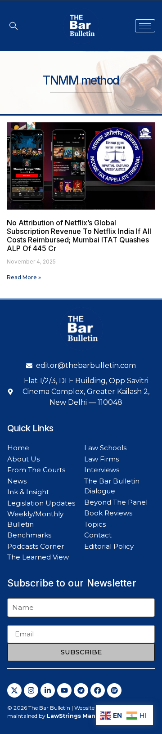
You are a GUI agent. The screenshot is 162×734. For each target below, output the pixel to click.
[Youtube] (64, 690)
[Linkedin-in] (47, 690)
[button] (13, 25)
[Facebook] (97, 690)
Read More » (24, 277)
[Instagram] (31, 690)
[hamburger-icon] (145, 25)
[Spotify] (114, 690)
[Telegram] (81, 690)
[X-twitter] (14, 690)
